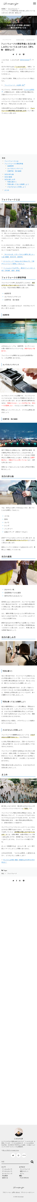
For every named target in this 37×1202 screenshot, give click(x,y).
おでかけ (22, 1167)
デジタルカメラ (7, 1171)
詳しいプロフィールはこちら (11, 1150)
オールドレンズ (7, 1173)
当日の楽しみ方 (9, 179)
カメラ (3, 1167)
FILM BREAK (24, 1178)
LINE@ (24, 1155)
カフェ (22, 1173)
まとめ (6, 190)
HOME (3, 8)
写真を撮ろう (12, 182)
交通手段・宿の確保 (14, 171)
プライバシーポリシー (27, 1192)
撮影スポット (24, 1171)
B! (20, 54)
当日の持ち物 (9, 174)
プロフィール (7, 1192)
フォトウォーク (13, 8)
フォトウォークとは (11, 161)
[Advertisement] (18, 134)
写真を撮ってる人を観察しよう (18, 184)
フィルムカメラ (7, 1169)
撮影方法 (5, 1178)
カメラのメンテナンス (15, 168)
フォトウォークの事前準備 (13, 163)
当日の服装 (8, 177)
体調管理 (10, 166)
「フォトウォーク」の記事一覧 (13, 85)
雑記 (20, 1175)
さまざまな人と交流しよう (16, 187)
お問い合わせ (16, 1192)
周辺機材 (5, 1175)
